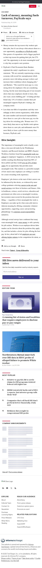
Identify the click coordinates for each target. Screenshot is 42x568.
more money (22, 222)
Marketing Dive (22, 521)
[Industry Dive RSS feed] (15, 488)
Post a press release (15, 472)
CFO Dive (20, 518)
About (3, 500)
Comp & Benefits (22, 250)
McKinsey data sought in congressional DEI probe (18, 412)
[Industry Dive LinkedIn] (3, 488)
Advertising (21, 500)
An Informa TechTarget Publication (21, 2)
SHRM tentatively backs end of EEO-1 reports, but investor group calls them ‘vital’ (22, 392)
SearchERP (21, 524)
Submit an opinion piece (25, 506)
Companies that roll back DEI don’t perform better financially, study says (22, 402)
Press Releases (6, 518)
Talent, (13, 250)
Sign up (32, 6)
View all (4, 472)
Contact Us (5, 506)
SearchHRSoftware (23, 527)
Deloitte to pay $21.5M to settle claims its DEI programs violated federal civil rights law (21, 382)
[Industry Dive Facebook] (7, 488)
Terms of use (16, 558)
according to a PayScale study (26, 51)
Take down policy (28, 558)
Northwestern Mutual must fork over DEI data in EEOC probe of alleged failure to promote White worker (19, 359)
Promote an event (23, 509)
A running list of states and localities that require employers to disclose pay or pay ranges (21, 320)
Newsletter (5, 509)
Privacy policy (6, 558)
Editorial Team (6, 503)
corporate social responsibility (24, 212)
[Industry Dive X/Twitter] (11, 488)
